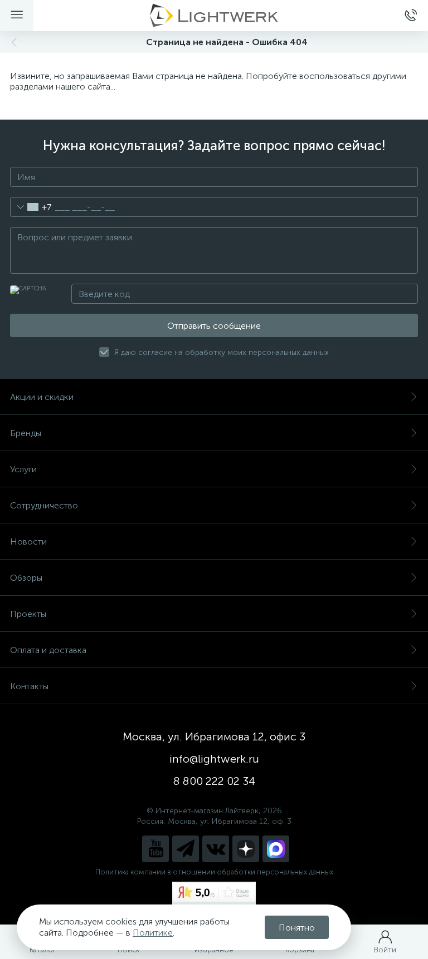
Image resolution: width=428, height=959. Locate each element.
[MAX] (275, 849)
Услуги (23, 469)
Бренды (25, 433)
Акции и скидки (42, 397)
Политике (153, 932)
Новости (28, 541)
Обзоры (26, 577)
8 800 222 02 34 (214, 781)
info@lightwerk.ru (214, 758)
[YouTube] (155, 849)
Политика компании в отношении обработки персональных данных (214, 872)
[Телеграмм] (185, 849)
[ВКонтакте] (215, 849)
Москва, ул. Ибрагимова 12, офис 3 (214, 736)
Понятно (297, 927)
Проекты (28, 614)
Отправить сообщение (214, 325)
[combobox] (31, 206)
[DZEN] (245, 849)
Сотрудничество (44, 505)
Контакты (29, 686)
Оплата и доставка (48, 650)
